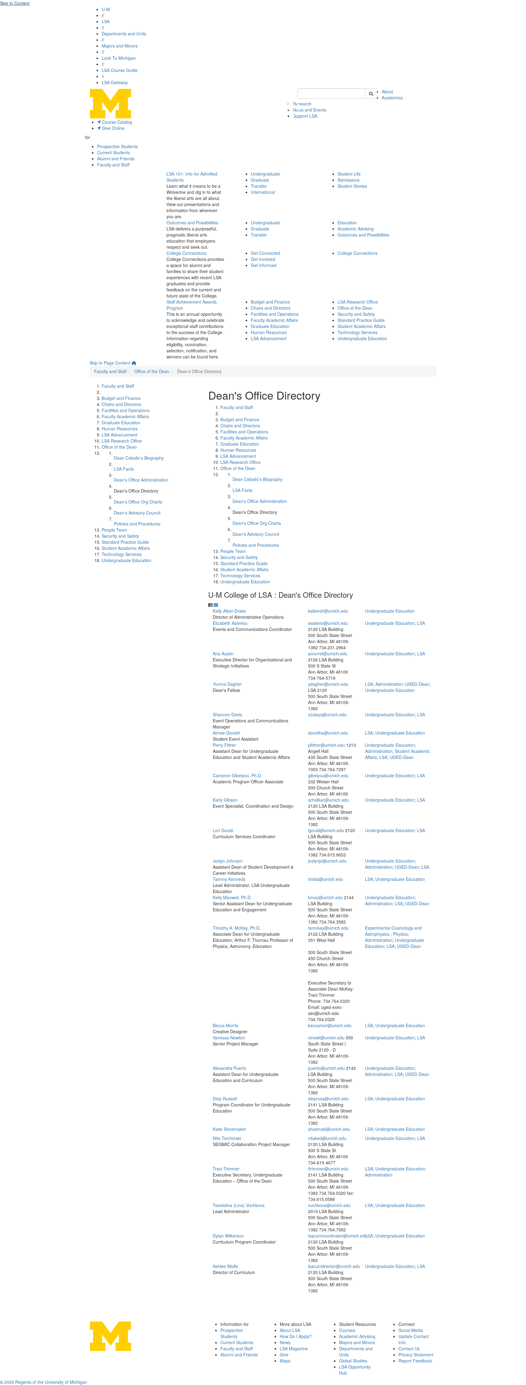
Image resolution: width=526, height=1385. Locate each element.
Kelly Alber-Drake (229, 611)
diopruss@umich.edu (328, 1098)
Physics (400, 934)
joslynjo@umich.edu (327, 861)
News (285, 1342)
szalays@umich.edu (327, 714)
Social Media (410, 1330)
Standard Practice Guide (361, 320)
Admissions (348, 180)
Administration (389, 684)
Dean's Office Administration (141, 480)
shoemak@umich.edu (329, 1129)
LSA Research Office (358, 302)
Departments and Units (124, 33)
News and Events (309, 110)
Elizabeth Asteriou (230, 623)
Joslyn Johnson (228, 861)
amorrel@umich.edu (327, 653)
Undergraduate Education (362, 338)
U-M (106, 9)
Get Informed (263, 265)
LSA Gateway (115, 82)
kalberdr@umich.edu (328, 611)
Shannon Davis (227, 714)
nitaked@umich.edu (327, 1138)
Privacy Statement (415, 1354)
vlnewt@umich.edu (326, 1037)
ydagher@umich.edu (328, 684)
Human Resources (269, 332)
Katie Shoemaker (229, 1129)
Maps (285, 1361)
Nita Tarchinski (227, 1138)
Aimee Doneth (226, 733)
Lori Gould (223, 830)
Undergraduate (265, 174)
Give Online (112, 128)
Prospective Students (117, 146)
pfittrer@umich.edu (326, 745)
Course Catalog (116, 122)
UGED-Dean (417, 684)
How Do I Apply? (296, 1336)
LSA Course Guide (120, 70)
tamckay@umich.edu (328, 928)
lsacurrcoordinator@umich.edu (337, 1236)
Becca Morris (225, 1025)
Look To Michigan (119, 58)
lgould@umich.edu (326, 830)
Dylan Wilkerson (228, 1236)
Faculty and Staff (113, 165)
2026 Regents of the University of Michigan (45, 1382)
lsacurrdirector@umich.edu (334, 1266)
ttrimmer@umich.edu (328, 1169)
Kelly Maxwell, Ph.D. (232, 897)
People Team (114, 530)
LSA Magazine (294, 1348)
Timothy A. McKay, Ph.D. (237, 928)
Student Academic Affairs (362, 326)
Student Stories (352, 186)
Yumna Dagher (227, 684)
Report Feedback (415, 1361)
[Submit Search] (371, 93)
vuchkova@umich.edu (329, 1205)
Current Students (113, 152)
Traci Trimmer (226, 1169)
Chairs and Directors (270, 308)
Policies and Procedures (137, 524)
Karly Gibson (225, 800)
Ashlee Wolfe (225, 1266)
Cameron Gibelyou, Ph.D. (237, 775)
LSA (106, 21)
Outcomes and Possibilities (192, 222)
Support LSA (305, 116)
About (387, 91)
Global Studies (353, 1361)
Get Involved (263, 259)
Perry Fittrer (224, 745)
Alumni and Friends (116, 158)
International (263, 192)
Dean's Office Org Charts (138, 502)
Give (284, 1354)
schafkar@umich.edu (328, 800)
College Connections (186, 253)
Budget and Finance (270, 302)
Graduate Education (270, 326)
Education (347, 222)
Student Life (349, 174)
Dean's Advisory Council (137, 513)
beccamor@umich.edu (330, 1025)
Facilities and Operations (275, 314)
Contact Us (409, 1348)
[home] (134, 363)
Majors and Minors (120, 46)
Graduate (260, 180)
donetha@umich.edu (328, 733)
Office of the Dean (355, 308)
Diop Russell (225, 1098)
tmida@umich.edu (325, 879)
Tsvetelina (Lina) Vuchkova (239, 1205)
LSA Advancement (268, 338)
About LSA (290, 1330)
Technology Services (357, 332)
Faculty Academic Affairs (274, 320)
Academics (392, 97)
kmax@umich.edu (325, 897)
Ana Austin (223, 653)
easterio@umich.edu (328, 623)
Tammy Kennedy (229, 879)
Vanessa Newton (229, 1037)
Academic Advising (356, 229)
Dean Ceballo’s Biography (139, 458)
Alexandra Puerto (229, 1068)
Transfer (259, 186)
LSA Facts (124, 469)
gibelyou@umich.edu (328, 775)
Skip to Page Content (109, 363)
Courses (347, 1330)
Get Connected (265, 253)
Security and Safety (356, 314)
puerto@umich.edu (326, 1068)
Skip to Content (15, 3)
